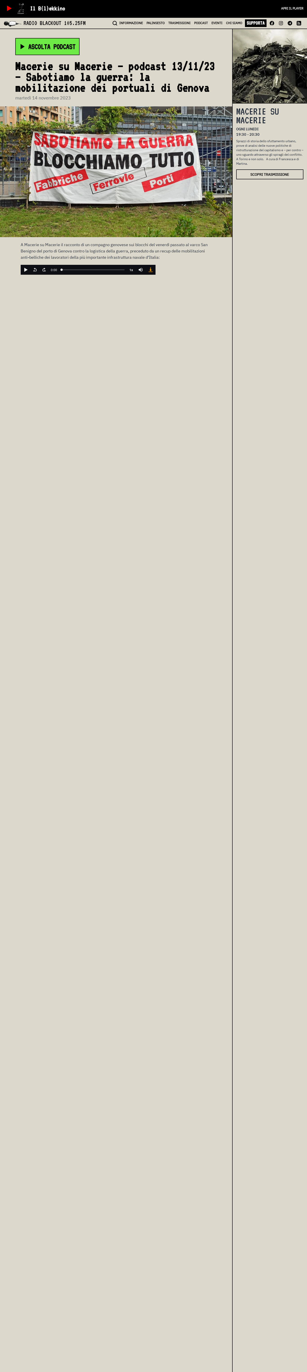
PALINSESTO (156, 23)
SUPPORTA (256, 23)
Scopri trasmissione (269, 174)
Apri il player (292, 8)
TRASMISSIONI (179, 23)
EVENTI (216, 23)
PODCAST (201, 23)
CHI (234, 23)
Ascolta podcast (52, 47)
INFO (131, 23)
